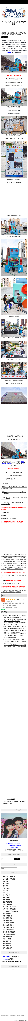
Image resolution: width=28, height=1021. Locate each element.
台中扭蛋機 (4, 803)
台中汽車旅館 (10, 583)
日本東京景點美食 (8, 923)
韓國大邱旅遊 (7, 939)
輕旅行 (5, 961)
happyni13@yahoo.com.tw (14, 843)
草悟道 (13, 801)
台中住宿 (3, 583)
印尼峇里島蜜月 (7, 948)
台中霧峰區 (14, 911)
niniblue (12, 37)
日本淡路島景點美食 (9, 934)
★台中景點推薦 (5, 37)
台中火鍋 (5, 893)
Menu (4, 2)
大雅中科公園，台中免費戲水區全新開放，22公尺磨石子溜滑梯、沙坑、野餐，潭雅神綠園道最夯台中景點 (15, 641)
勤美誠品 (17, 801)
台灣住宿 (3, 580)
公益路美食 (6, 888)
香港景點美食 (7, 943)
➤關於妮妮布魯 (14, 847)
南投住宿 (16, 583)
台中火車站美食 (7, 904)
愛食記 (11, 959)
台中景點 (9, 801)
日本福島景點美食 (8, 918)
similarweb (14, 969)
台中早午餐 (6, 895)
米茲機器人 (10, 803)
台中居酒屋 (6, 897)
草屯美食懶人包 (7, 913)
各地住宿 (5, 876)
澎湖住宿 (5, 881)
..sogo (19, 556)
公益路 (16, 79)
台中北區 (14, 554)
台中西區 (5, 909)
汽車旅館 (12, 879)
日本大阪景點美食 (8, 927)
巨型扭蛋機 (22, 801)
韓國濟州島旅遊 (7, 936)
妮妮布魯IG (4, 515)
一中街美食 (6, 883)
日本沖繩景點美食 (8, 929)
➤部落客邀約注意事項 (14, 845)
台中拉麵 (5, 890)
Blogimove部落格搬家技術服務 (21, 1020)
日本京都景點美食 (8, 925)
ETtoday (18, 961)
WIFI (9, 565)
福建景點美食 (7, 941)
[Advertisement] (14, 199)
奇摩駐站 (11, 961)
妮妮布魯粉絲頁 (5, 512)
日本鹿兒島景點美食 (9, 932)
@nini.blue (14, 518)
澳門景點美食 (7, 946)
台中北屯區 (19, 554)
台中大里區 (6, 911)
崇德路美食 (6, 900)
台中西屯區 (13, 909)
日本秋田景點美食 (8, 920)
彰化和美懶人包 (7, 916)
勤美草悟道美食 (7, 902)
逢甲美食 (5, 886)
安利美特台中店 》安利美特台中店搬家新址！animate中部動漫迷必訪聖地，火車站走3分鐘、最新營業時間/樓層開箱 (15, 635)
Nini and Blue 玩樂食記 (14, 23)
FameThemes (10, 1017)
